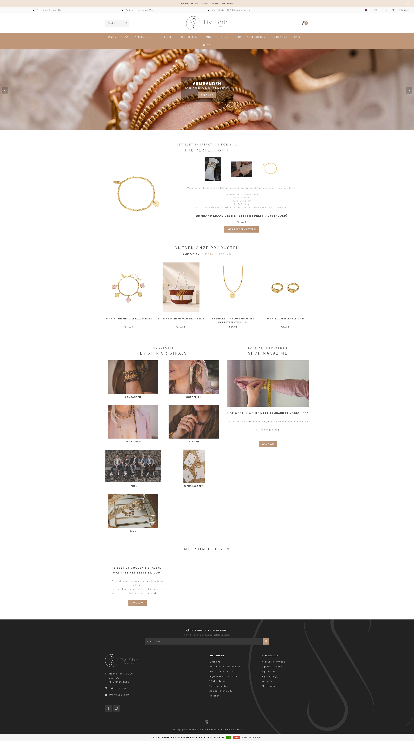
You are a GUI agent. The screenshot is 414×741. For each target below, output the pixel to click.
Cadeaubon (280, 36)
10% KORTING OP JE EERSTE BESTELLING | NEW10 (207, 3)
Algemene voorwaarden (224, 676)
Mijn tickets (268, 671)
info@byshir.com (119, 694)
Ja (228, 737)
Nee (236, 737)
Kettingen (166, 36)
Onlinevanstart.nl (232, 729)
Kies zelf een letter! (242, 229)
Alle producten (270, 686)
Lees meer (268, 443)
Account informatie (273, 661)
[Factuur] (207, 722)
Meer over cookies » (253, 737)
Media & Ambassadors (223, 671)
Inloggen (404, 10)
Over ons (214, 661)
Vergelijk (267, 681)
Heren (223, 36)
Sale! (298, 36)
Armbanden (143, 36)
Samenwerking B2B (221, 690)
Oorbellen (189, 36)
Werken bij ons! (218, 681)
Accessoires (256, 36)
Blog (207, 45)
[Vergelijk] (386, 10)
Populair (225, 254)
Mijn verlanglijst (271, 676)
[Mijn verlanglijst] (393, 10)
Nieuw (125, 36)
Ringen (210, 36)
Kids (239, 36)
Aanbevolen (191, 254)
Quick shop (130, 317)
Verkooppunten (218, 686)
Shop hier (207, 95)
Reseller (214, 695)
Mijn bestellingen (272, 666)
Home (112, 36)
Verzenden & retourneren (224, 666)
